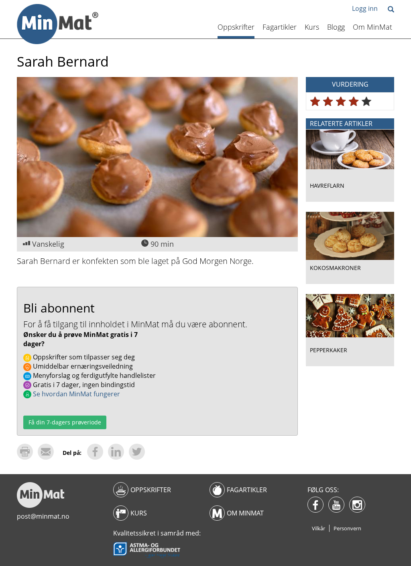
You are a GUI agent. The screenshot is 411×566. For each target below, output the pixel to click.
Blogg (336, 27)
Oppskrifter (236, 27)
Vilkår (318, 528)
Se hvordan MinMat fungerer (75, 394)
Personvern (347, 528)
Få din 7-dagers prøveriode (64, 422)
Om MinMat (372, 27)
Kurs (312, 27)
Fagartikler (279, 27)
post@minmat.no (43, 516)
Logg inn (365, 8)
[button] (391, 9)
